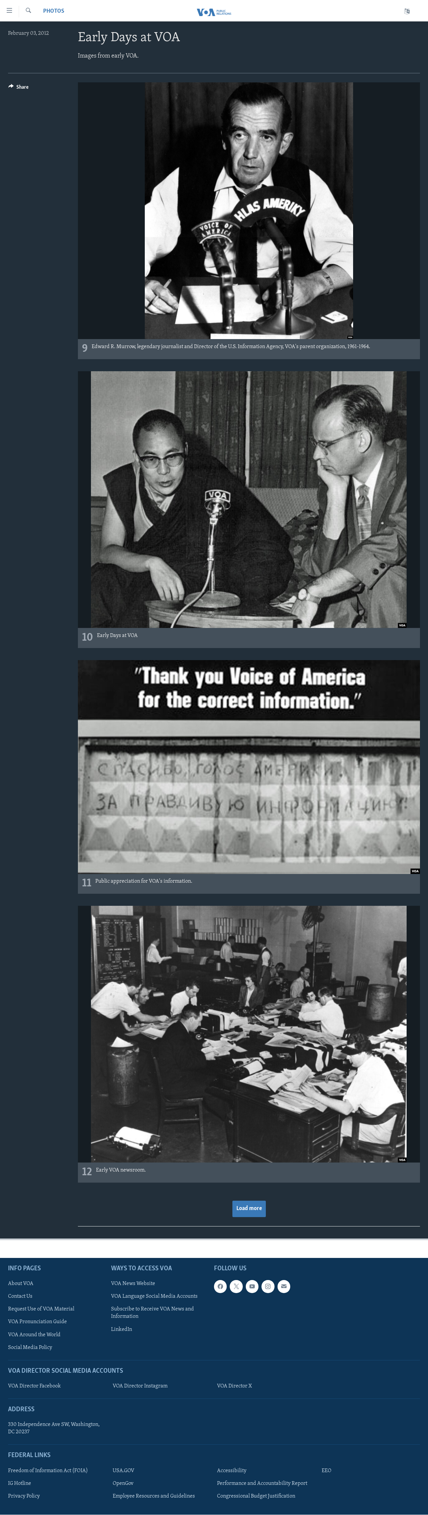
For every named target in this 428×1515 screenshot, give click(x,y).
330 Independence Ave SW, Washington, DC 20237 (54, 1428)
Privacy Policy (24, 1496)
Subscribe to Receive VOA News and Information (152, 1313)
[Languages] (407, 11)
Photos (53, 11)
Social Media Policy (30, 1347)
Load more (249, 1209)
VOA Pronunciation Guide (37, 1322)
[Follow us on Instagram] (267, 1286)
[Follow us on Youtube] (252, 1286)
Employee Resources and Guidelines (154, 1496)
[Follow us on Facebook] (220, 1286)
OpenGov (123, 1483)
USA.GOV (123, 1470)
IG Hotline (19, 1483)
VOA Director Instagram (140, 1386)
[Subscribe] (284, 1286)
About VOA (20, 1284)
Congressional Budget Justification (256, 1496)
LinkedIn (121, 1329)
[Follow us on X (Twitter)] (236, 1286)
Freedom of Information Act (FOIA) (48, 1470)
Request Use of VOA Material (41, 1309)
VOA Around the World (34, 1335)
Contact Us (20, 1296)
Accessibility (231, 1470)
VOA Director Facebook (34, 1386)
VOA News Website (133, 1284)
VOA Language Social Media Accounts (154, 1296)
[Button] (18, 88)
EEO (326, 1470)
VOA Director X (234, 1386)
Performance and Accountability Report (262, 1483)
